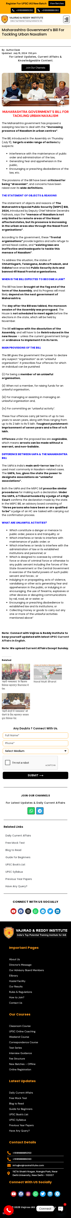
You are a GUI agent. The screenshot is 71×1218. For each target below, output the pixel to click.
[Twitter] (50, 911)
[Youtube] (13, 911)
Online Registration (20, 1069)
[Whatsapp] (31, 811)
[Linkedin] (57, 911)
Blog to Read (13, 850)
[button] (66, 19)
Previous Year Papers (18, 879)
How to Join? (16, 997)
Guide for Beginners (17, 857)
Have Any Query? (16, 886)
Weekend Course (19, 1036)
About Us (14, 959)
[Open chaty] (61, 1208)
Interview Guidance (20, 1053)
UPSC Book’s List (15, 864)
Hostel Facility (17, 981)
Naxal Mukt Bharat (45, 681)
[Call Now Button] (9, 1210)
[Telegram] (40, 811)
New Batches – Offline (22, 1064)
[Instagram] (28, 911)
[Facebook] (21, 911)
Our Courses (19, 1014)
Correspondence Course (23, 1042)
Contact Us (15, 1002)
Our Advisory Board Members (26, 970)
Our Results (16, 986)
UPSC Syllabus (14, 872)
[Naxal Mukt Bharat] (48, 672)
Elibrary (13, 975)
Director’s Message (20, 964)
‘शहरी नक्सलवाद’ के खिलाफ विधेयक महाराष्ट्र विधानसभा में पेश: (15, 685)
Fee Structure (17, 1058)
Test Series (15, 1047)
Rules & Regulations (20, 992)
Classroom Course (20, 1026)
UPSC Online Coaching (22, 1031)
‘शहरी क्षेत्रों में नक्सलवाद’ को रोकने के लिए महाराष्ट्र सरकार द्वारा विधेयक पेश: (15, 714)
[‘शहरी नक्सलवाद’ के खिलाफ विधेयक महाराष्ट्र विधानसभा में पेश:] (16, 672)
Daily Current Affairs (18, 835)
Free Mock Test (15, 843)
